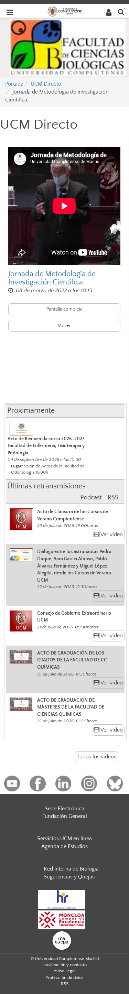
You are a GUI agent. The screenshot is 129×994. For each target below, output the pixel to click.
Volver (64, 325)
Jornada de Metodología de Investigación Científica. (52, 278)
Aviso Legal (64, 971)
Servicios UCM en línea (64, 838)
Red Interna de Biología (71, 869)
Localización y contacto (64, 964)
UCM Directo (46, 84)
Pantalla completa (64, 309)
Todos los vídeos (96, 757)
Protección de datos (64, 977)
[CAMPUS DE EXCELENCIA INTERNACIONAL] (61, 919)
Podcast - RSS (99, 497)
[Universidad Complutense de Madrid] (64, 11)
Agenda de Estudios (64, 846)
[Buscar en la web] (121, 11)
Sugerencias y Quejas (69, 877)
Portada (14, 84)
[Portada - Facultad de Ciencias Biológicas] (68, 47)
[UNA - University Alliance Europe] (61, 940)
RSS (64, 983)
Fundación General (64, 816)
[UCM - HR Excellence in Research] (61, 899)
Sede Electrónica (64, 809)
